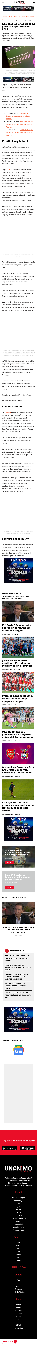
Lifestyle (18, 1283)
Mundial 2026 (18, 1227)
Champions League (18, 1218)
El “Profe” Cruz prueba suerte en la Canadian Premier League (16, 628)
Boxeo (18, 1245)
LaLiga (18, 1212)
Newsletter (18, 1328)
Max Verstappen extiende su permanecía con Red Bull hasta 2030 (18, 995)
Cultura (18, 1274)
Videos (18, 1304)
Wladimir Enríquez (7, 669)
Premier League (18, 1198)
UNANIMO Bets (18, 1267)
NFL (18, 1257)
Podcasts (18, 1310)
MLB (18, 1251)
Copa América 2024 (28, 17)
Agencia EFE (5, 44)
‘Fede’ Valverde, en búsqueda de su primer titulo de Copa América (19, 124)
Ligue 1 (18, 1206)
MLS (18, 1203)
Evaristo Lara (6, 634)
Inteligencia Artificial (23, 596)
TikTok (18, 1325)
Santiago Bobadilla (7, 704)
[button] (14, 935)
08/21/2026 (15, 634)
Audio (18, 1307)
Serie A (18, 1209)
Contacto (28, 1185)
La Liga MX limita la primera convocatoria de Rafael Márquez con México (18, 806)
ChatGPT (10, 170)
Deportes (17, 17)
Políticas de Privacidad (13, 1185)
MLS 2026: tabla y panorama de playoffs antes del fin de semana (17, 735)
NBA (18, 1243)
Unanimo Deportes (7, 776)
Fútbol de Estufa (18, 1230)
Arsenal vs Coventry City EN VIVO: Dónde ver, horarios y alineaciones (18, 770)
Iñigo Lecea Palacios (11, 882)
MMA (18, 1248)
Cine (18, 1280)
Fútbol (10, 17)
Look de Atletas (19, 1292)
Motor (18, 1254)
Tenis (18, 1260)
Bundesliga (18, 1200)
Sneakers (18, 1289)
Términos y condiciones (17, 1183)
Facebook (18, 1313)
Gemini (8, 412)
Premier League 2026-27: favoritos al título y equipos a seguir (18, 699)
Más (18, 1299)
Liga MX (18, 1221)
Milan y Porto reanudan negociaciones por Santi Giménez (15, 986)
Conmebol (19, 1224)
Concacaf (18, 1215)
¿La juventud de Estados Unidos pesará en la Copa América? (18, 116)
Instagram (18, 1316)
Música (18, 1286)
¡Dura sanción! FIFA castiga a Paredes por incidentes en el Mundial (17, 663)
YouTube (18, 1322)
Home (4, 17)
